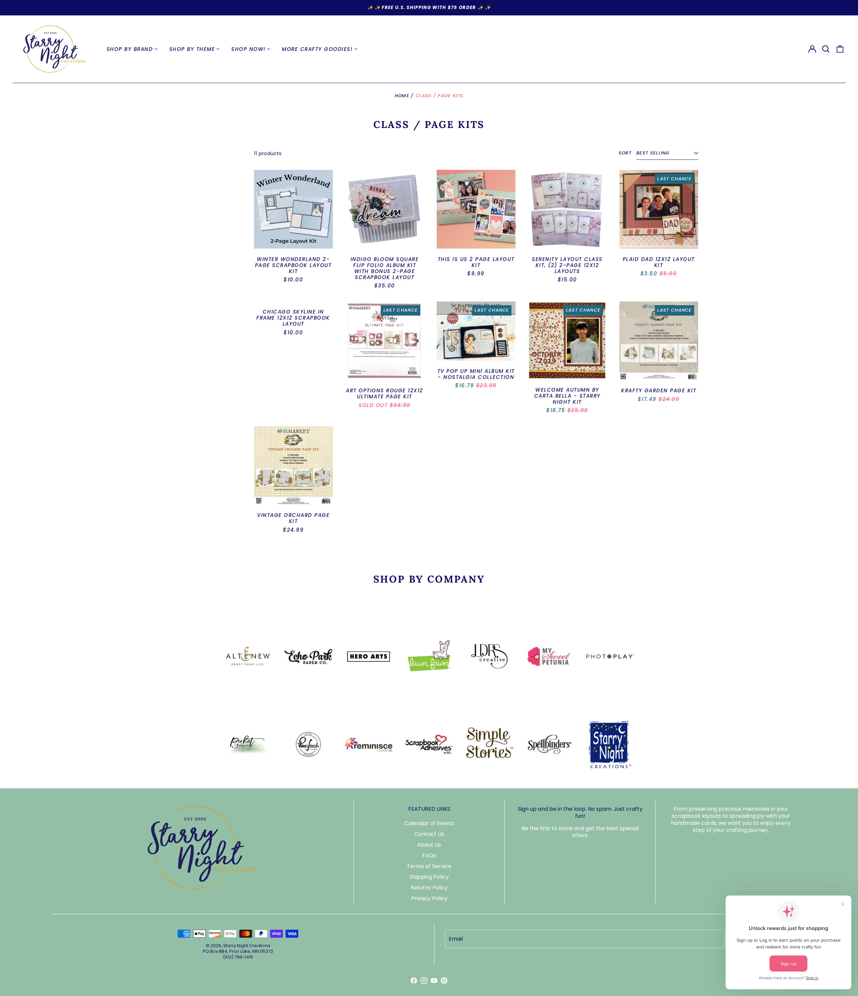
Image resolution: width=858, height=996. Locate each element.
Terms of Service (429, 866)
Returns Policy (429, 887)
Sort (625, 153)
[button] (826, 49)
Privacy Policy (429, 898)
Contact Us (429, 834)
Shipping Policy (429, 877)
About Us (429, 845)
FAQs (429, 855)
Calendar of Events (429, 823)
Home (402, 95)
